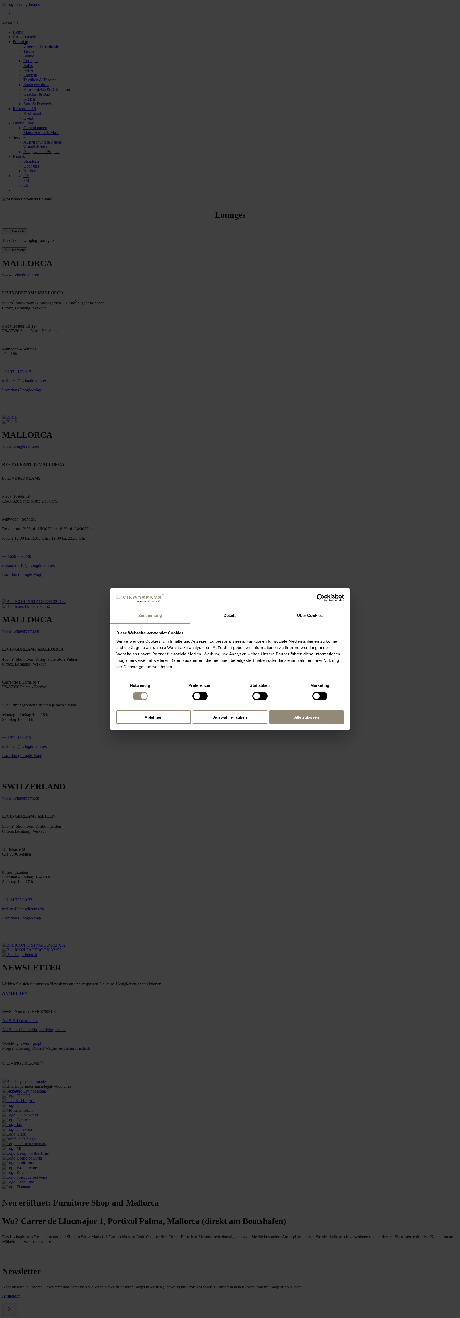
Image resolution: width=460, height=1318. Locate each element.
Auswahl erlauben (230, 717)
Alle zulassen (306, 717)
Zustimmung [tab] (150, 615)
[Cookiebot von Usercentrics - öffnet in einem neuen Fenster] (320, 598)
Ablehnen (153, 717)
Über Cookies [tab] (310, 615)
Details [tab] (230, 615)
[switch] (200, 696)
